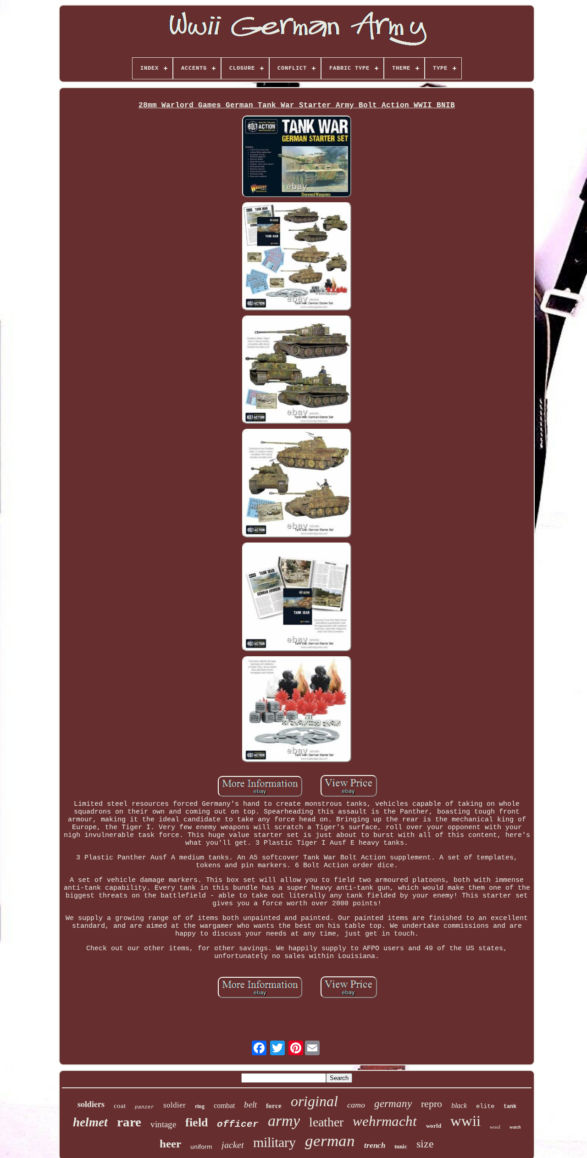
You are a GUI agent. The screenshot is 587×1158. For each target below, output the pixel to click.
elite (485, 1106)
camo (356, 1104)
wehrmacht (385, 1121)
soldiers (91, 1104)
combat (224, 1105)
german (330, 1141)
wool (495, 1127)
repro (431, 1103)
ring (200, 1106)
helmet (90, 1122)
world (433, 1125)
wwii (465, 1121)
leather (326, 1122)
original (314, 1101)
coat (120, 1105)
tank (510, 1106)
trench (374, 1145)
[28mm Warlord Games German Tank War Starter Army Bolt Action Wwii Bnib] (296, 157)
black (459, 1105)
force (274, 1105)
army (284, 1120)
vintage (163, 1124)
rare (129, 1121)
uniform (201, 1146)
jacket (233, 1145)
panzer (144, 1107)
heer (170, 1143)
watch (515, 1127)
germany (393, 1103)
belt (250, 1104)
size (425, 1144)
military (274, 1142)
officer (238, 1124)
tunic (400, 1146)
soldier (174, 1105)
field (196, 1122)
